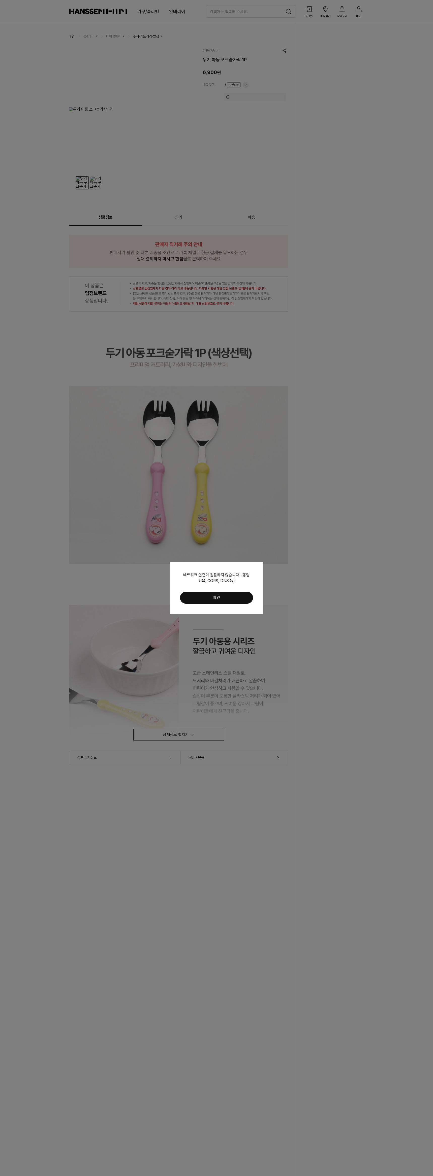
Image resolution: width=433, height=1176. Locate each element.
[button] (216, 598)
